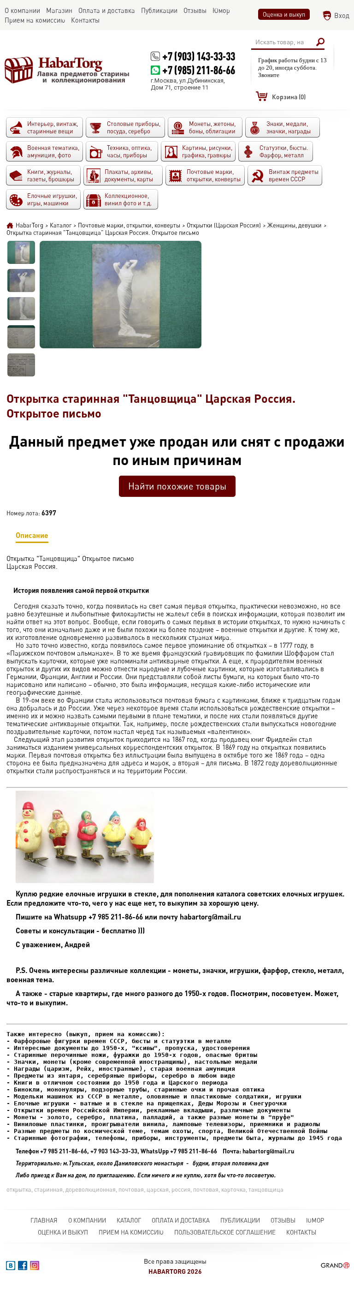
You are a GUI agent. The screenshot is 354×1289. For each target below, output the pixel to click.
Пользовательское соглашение (225, 1232)
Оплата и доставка (181, 1220)
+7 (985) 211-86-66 (198, 70)
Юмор (315, 1220)
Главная (44, 1220)
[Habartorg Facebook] (22, 1265)
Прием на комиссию (131, 1232)
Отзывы (283, 1220)
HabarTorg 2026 (175, 1271)
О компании (87, 1220)
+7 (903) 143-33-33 (198, 56)
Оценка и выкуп (284, 14)
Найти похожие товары (177, 486)
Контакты (301, 1232)
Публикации (240, 1220)
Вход (341, 15)
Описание (32, 535)
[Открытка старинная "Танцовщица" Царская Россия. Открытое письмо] (21, 252)
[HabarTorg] (67, 70)
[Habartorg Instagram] (34, 1265)
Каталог (129, 1220)
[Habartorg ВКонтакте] (10, 1265)
